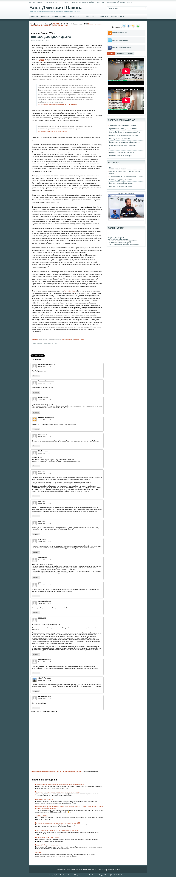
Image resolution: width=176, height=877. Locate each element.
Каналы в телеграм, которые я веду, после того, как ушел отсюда (57, 792)
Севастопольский (44, 364)
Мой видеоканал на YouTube (119, 139)
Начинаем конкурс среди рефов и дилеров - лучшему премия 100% (58, 823)
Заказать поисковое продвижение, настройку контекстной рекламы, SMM (66, 24)
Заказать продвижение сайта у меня (122, 125)
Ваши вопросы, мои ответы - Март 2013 (48, 838)
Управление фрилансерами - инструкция (124, 149)
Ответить (36, 375)
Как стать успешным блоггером (120, 155)
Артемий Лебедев (70, 291)
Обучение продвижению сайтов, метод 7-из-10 (114, 2)
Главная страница (35, 2)
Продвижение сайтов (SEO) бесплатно (123, 129)
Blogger (117, 870)
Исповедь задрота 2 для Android (121, 186)
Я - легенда (90, 16)
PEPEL (40, 434)
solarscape (42, 618)
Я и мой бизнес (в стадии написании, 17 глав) (125, 176)
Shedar (40, 397)
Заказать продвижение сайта (83, 2)
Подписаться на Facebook (121, 47)
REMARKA (56, 24)
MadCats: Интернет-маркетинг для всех (123, 135)
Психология (76, 16)
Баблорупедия (59, 16)
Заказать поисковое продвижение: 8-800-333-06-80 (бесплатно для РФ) (56, 772)
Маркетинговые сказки (117, 168)
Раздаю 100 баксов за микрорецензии (48, 845)
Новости (103, 16)
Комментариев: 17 (42, 40)
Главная (34, 16)
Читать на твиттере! (67, 339)
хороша (41, 60)
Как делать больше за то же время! (122, 152)
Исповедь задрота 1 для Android (121, 183)
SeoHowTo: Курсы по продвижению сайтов (124, 132)
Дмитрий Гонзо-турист (46, 381)
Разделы (120, 53)
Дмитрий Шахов (44, 417)
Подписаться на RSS (119, 33)
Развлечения (117, 16)
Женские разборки (41, 816)
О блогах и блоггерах (43, 343)
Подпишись (35, 339)
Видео (110, 53)
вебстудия (127, 243)
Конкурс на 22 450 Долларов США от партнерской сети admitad (57, 830)
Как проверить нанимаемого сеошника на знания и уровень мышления (59, 785)
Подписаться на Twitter (120, 40)
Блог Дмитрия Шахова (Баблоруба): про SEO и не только (86, 870)
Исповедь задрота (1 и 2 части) (120, 180)
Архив (130, 53)
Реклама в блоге (79, 339)
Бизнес (45, 16)
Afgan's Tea (42, 678)
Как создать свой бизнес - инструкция (123, 145)
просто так (53, 343)
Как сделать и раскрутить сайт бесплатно (124, 142)
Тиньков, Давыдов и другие (51, 36)
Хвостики (38, 852)
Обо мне (65, 2)
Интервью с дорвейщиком (44, 799)
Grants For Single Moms (119, 875)
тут (138, 244)
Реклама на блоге (52, 2)
